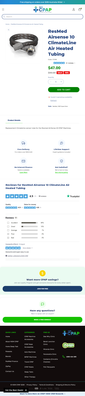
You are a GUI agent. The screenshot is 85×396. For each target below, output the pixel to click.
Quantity (51, 77)
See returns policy (61, 172)
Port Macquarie (49, 367)
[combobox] (42, 16)
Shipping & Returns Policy (65, 385)
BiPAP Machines (30, 357)
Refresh (53, 100)
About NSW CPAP (12, 341)
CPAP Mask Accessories (28, 345)
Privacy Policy (32, 385)
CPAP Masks (29, 367)
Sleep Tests (28, 372)
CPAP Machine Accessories (29, 337)
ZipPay (8, 366)
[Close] (26, 390)
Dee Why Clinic (49, 336)
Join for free (42, 289)
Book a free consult (42, 319)
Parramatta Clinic (49, 354)
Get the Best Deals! (14, 390)
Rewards (9, 351)
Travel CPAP (28, 362)
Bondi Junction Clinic (49, 343)
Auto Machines (30, 352)
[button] (42, 394)
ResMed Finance (12, 361)
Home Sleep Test (12, 346)
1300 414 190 (71, 357)
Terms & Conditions (46, 385)
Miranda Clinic (48, 349)
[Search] (4, 16)
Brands (8, 356)
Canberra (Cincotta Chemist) (50, 360)
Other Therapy (29, 377)
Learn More (23, 172)
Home (7, 24)
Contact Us (10, 371)
